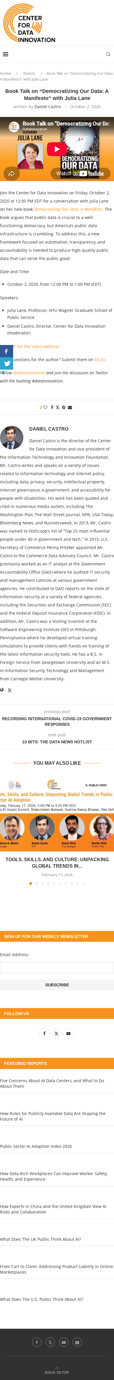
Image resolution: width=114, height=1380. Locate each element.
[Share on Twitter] (58, 407)
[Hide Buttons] (3, 372)
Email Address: (14, 954)
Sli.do (99, 359)
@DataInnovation (29, 372)
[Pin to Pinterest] (63, 407)
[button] (5, 830)
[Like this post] (45, 407)
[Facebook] (37, 1342)
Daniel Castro (47, 106)
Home (5, 73)
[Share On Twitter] (6, 363)
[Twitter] (50, 1342)
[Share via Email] (70, 407)
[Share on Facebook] (52, 407)
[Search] (108, 54)
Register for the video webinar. (31, 346)
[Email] (77, 1342)
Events (29, 73)
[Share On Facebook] (6, 351)
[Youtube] (63, 1342)
